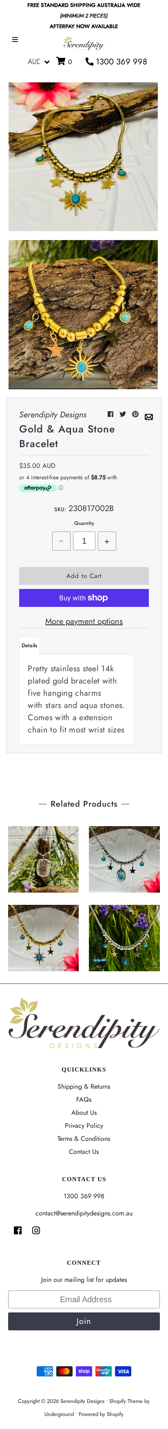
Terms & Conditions (83, 1138)
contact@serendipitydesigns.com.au (84, 1213)
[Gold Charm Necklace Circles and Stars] (43, 936)
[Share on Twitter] (123, 414)
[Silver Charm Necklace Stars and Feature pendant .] (124, 857)
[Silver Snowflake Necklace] (43, 857)
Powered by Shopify (101, 1414)
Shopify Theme (126, 1401)
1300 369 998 (120, 62)
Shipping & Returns (83, 1086)
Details (30, 645)
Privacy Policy (84, 1125)
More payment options (84, 621)
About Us (84, 1112)
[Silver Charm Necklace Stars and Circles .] (124, 936)
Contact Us (84, 1151)
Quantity (84, 523)
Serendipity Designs (82, 1401)
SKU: (60, 509)
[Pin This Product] (136, 414)
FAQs (83, 1099)
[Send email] (149, 414)
